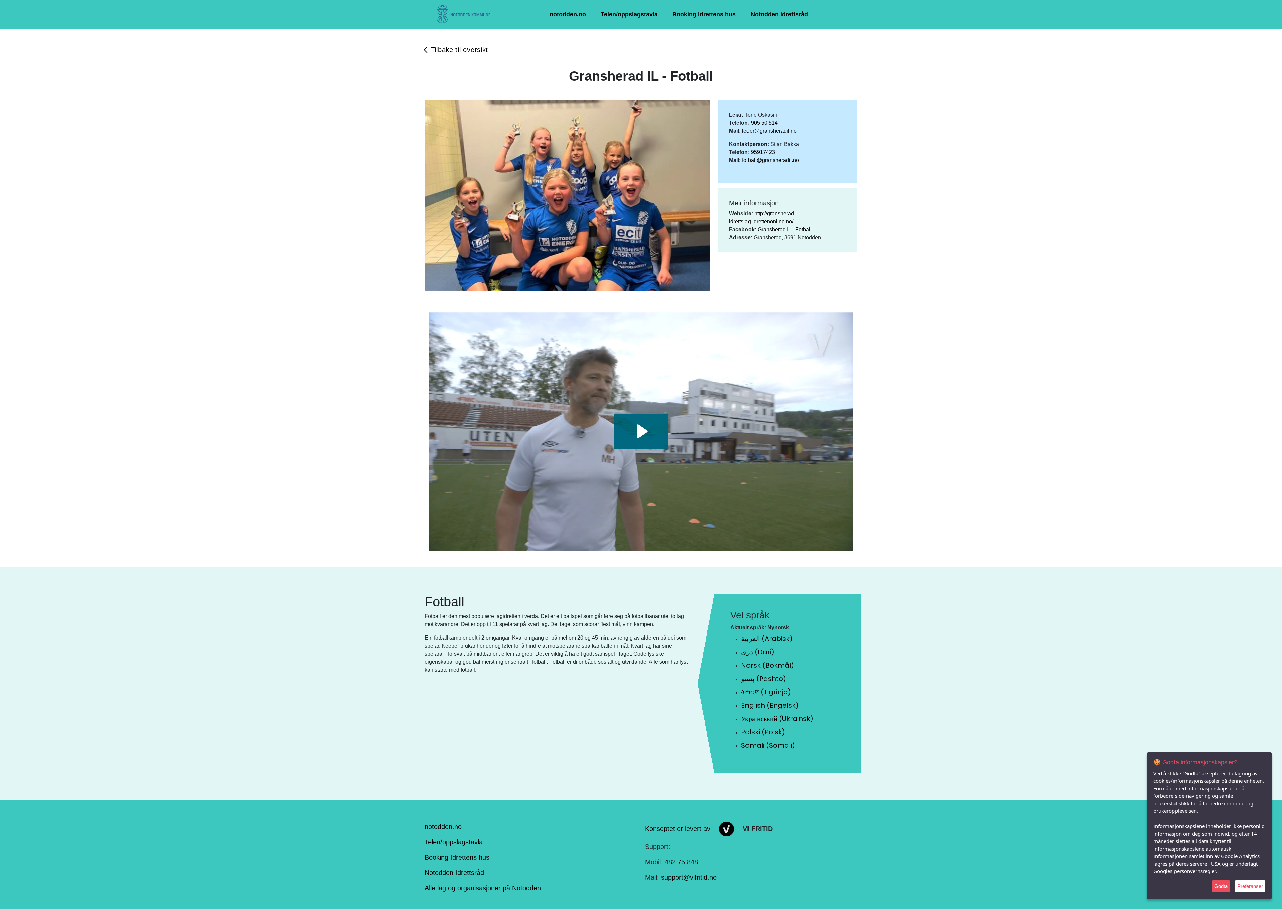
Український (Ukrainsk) (777, 718)
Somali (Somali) (768, 745)
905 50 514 (764, 123)
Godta (1221, 886)
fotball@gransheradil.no (770, 160)
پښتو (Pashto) (763, 678)
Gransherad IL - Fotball (785, 229)
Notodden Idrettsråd (779, 14)
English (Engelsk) (770, 705)
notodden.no (568, 14)
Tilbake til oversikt (459, 49)
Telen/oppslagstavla (629, 14)
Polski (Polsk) (763, 732)
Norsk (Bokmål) (767, 665)
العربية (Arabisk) (767, 638)
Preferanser (1250, 886)
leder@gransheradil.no (769, 131)
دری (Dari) (757, 652)
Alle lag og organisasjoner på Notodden (483, 888)
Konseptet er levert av (677, 828)
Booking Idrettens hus (704, 14)
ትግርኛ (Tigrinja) (766, 692)
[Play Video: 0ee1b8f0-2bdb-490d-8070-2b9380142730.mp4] (641, 431)
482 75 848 (681, 862)
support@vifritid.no (689, 877)
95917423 (763, 152)
